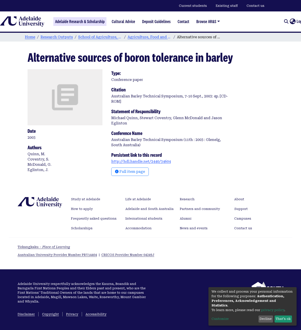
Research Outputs (57, 37)
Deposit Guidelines (156, 21)
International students (143, 218)
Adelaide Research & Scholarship (80, 21)
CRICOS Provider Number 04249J (127, 255)
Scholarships (82, 228)
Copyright (50, 314)
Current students (193, 5)
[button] (292, 21)
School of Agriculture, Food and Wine (100, 37)
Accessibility (95, 314)
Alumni (185, 218)
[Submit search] (286, 21)
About (239, 199)
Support (241, 209)
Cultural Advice (123, 21)
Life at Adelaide (138, 199)
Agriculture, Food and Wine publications (150, 37)
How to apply (82, 209)
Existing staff (227, 5)
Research (187, 199)
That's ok (283, 319)
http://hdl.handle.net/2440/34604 (141, 161)
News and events (194, 228)
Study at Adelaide (85, 199)
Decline (266, 319)
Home (30, 37)
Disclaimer (26, 314)
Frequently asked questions (94, 218)
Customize (220, 319)
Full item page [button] (132, 172)
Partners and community (200, 209)
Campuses (242, 218)
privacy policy (272, 310)
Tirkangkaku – (44, 247)
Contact (183, 21)
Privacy (72, 314)
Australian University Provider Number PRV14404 (57, 255)
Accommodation (138, 228)
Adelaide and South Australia (149, 209)
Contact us (255, 5)
